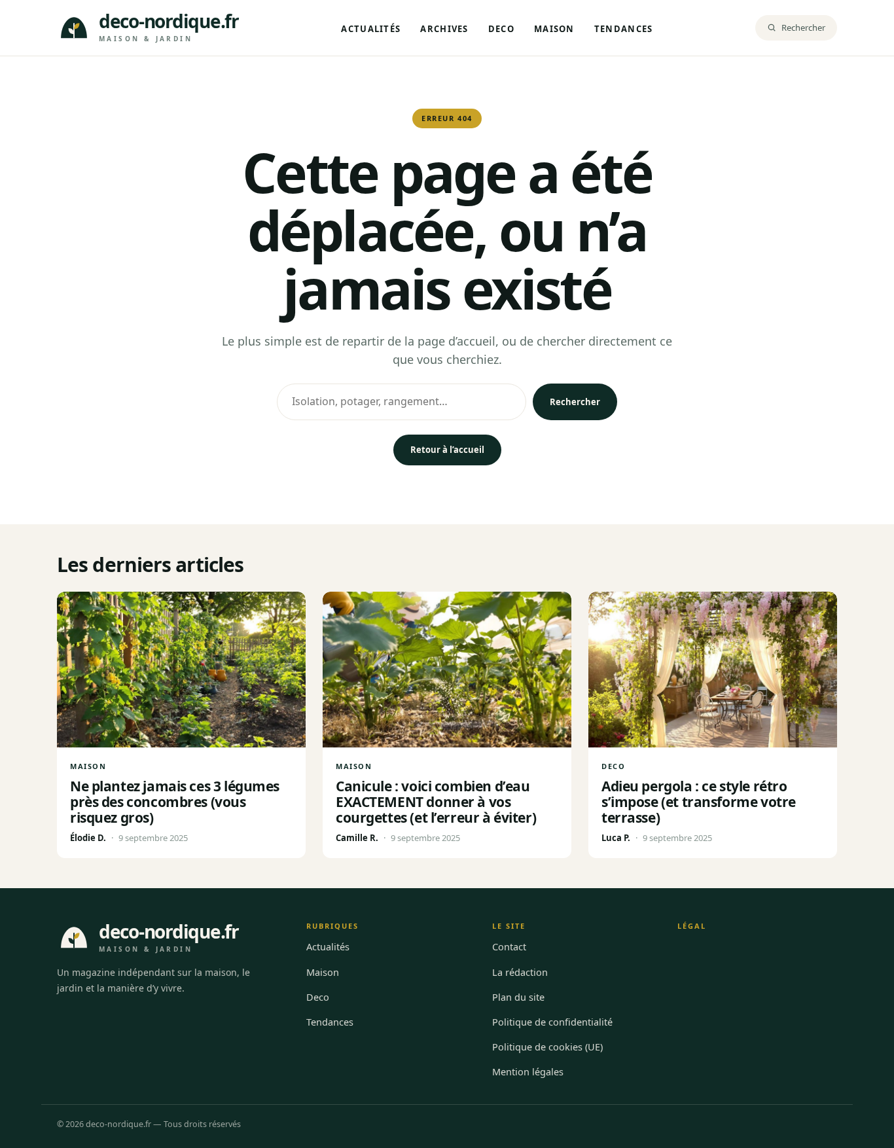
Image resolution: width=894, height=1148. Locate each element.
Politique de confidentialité (552, 1021)
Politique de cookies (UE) (547, 1046)
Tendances (623, 29)
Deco (501, 29)
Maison (554, 29)
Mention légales (527, 1071)
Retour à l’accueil (447, 450)
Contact (509, 946)
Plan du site (518, 996)
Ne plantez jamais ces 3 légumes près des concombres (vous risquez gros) (174, 802)
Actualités (371, 29)
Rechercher (575, 402)
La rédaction (520, 971)
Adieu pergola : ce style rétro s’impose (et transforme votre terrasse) (698, 802)
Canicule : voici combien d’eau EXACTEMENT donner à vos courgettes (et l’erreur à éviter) (436, 802)
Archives (444, 29)
